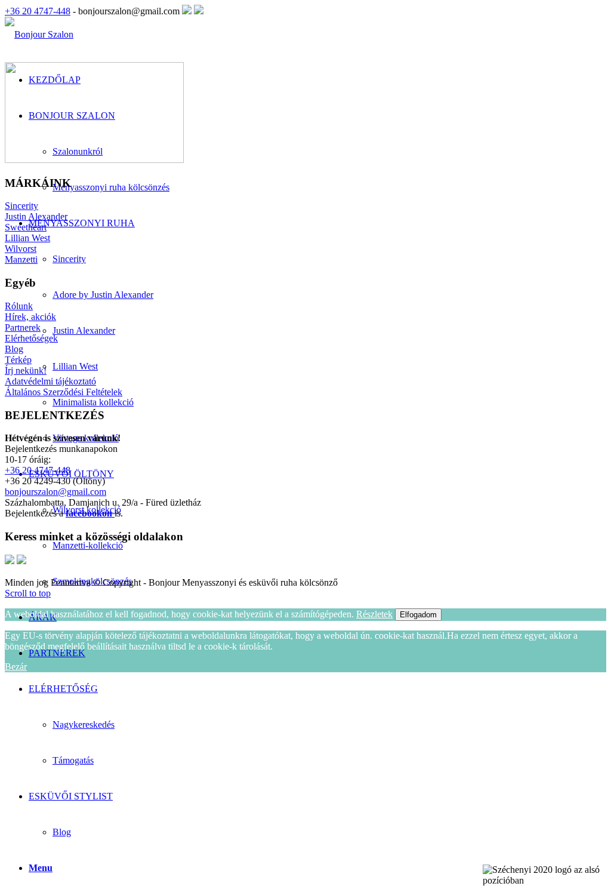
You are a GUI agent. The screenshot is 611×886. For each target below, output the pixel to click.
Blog (62, 832)
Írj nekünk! (26, 370)
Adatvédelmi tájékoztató (50, 381)
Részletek (374, 614)
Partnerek (23, 327)
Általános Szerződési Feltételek (63, 392)
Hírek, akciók (30, 317)
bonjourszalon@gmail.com (55, 492)
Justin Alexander (36, 216)
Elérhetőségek (31, 338)
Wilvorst (20, 249)
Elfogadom (418, 614)
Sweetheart (26, 227)
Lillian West (27, 238)
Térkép (18, 360)
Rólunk (19, 306)
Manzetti (21, 259)
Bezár (16, 667)
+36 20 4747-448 (37, 11)
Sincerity (21, 206)
